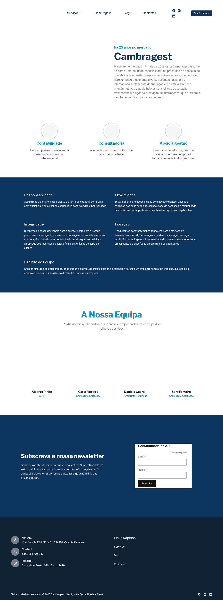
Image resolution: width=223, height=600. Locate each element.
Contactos (149, 13)
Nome (142, 470)
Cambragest (103, 13)
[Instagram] (179, 10)
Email (142, 456)
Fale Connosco (201, 13)
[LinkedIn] (173, 16)
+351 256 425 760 (32, 553)
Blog (127, 13)
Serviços (72, 13)
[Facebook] (173, 10)
